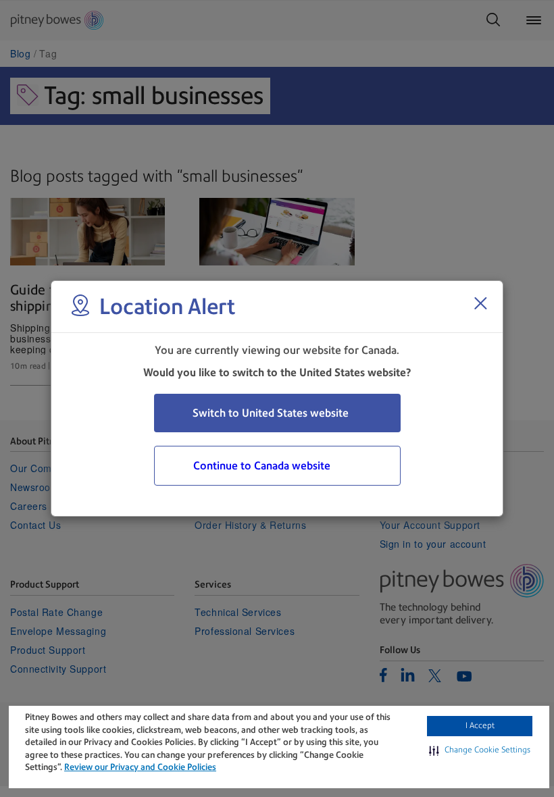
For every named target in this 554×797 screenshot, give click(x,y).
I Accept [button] (480, 725)
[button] (479, 750)
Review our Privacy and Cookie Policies (140, 767)
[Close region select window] (480, 303)
